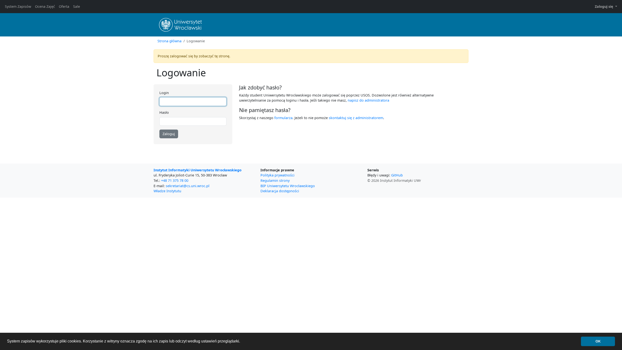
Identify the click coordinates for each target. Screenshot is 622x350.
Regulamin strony (275, 180)
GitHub (397, 175)
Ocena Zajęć (45, 6)
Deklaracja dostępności (279, 191)
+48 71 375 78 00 (174, 180)
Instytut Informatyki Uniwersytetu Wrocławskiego (198, 170)
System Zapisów (18, 6)
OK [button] (598, 341)
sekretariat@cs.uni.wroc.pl (187, 186)
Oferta (64, 6)
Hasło (164, 112)
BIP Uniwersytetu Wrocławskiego (287, 186)
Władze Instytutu (167, 191)
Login (164, 92)
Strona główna (169, 41)
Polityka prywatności (277, 175)
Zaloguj (169, 133)
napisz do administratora (368, 100)
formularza (283, 117)
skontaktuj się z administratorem (356, 117)
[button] (606, 6)
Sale (76, 6)
